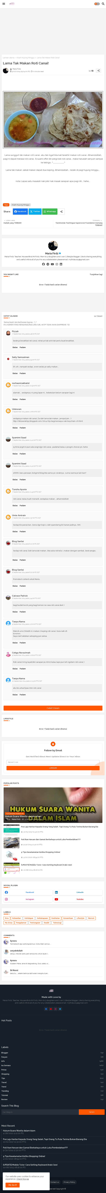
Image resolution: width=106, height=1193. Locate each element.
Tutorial (52, 1095)
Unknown (16, 409)
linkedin (80, 892)
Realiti (46, 923)
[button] (97, 3)
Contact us (54, 1182)
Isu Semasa (52, 1065)
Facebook (22, 211)
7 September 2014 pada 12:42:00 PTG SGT (27, 440)
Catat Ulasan (53, 708)
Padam (23, 347)
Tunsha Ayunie (19, 489)
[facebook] (43, 264)
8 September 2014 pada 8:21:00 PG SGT (26, 544)
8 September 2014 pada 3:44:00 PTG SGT (26, 598)
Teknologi (57, 923)
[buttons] (46, 1009)
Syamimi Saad (19, 437)
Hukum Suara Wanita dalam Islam (19, 1131)
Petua (52, 1070)
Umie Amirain (19, 515)
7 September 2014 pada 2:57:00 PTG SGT (26, 518)
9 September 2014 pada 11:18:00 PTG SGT (26, 655)
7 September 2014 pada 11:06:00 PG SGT (26, 412)
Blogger (52, 1053)
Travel (52, 1082)
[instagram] (57, 264)
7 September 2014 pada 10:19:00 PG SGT (26, 386)
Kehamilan (16, 918)
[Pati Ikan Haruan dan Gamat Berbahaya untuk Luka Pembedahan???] (11, 842)
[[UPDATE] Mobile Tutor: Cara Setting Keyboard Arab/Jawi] (11, 868)
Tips (52, 1078)
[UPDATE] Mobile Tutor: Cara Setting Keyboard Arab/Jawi (46, 865)
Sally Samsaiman (20, 357)
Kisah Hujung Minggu (26, 58)
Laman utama (8, 58)
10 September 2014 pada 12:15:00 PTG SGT (27, 681)
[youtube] (52, 264)
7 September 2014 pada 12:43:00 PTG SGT (26, 492)
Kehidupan (29, 918)
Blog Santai (18, 541)
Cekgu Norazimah (21, 652)
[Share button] (61, 211)
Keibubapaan (42, 918)
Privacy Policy (69, 1182)
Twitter (36, 211)
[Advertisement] (53, 30)
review (52, 1099)
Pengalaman (21, 923)
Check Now (21, 1179)
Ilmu (7, 918)
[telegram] (48, 264)
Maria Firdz (51, 253)
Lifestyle (80, 918)
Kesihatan (55, 918)
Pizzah (15, 331)
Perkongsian (35, 923)
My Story (8, 923)
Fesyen (52, 1057)
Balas (15, 347)
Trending (52, 1091)
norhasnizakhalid (20, 383)
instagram (30, 899)
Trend (52, 1087)
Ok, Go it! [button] (12, 1185)
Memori (91, 918)
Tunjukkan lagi (96, 274)
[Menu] (3, 4)
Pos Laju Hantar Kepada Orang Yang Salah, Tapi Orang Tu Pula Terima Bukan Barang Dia (59, 827)
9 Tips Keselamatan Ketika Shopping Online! (40, 852)
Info (52, 1061)
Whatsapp (51, 211)
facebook (30, 892)
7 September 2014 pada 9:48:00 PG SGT (26, 334)
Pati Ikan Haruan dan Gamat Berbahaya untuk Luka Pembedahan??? (51, 839)
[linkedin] (61, 264)
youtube (80, 899)
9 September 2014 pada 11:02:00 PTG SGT (26, 624)
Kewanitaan (68, 918)
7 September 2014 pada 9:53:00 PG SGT (26, 360)
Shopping (52, 1074)
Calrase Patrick (20, 596)
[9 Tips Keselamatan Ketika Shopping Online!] (11, 855)
